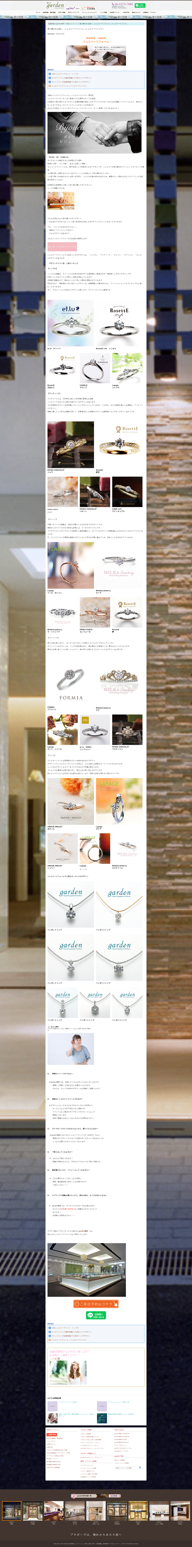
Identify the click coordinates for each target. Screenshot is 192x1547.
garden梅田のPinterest (121, 1442)
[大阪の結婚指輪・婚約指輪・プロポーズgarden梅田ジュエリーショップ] (55, 2)
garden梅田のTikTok (120, 1439)
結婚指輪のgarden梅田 (56, 23)
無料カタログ (136, 12)
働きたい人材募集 (119, 1460)
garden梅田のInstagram (121, 1436)
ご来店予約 (125, 12)
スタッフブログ (51, 1441)
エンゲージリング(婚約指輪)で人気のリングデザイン (72, 78)
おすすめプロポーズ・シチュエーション (92, 1448)
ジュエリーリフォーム (87, 1465)
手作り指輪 (61, 12)
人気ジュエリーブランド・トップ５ (65, 74)
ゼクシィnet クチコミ (120, 1445)
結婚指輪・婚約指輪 (49, 12)
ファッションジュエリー (90, 12)
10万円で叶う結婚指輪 (53, 1467)
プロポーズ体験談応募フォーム (89, 1436)
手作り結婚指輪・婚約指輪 (54, 1438)
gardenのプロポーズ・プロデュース (91, 1457)
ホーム (38, 12)
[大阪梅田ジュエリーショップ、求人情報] (89, 7)
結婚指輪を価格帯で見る (53, 1464)
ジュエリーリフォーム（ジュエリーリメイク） (69, 86)
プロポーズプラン (68, 1209)
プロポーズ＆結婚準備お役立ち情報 (56, 1450)
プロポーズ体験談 (85, 1434)
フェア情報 (103, 12)
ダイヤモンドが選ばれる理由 (55, 1456)
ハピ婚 (56, 1358)
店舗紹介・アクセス (149, 12)
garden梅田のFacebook (121, 1433)
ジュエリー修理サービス (87, 1471)
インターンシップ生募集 (121, 1463)
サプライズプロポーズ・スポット (90, 1442)
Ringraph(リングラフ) (121, 1451)
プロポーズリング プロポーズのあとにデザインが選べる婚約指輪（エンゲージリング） (96, 17)
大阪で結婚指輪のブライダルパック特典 (58, 1453)
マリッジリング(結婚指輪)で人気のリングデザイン (71, 82)
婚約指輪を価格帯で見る (53, 1461)
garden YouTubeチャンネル (123, 1448)
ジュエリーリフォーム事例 (88, 1468)
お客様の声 (49, 1447)
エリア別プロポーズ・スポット (89, 1445)
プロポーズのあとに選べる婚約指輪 (90, 1439)
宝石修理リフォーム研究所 (88, 1477)
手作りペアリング (73, 12)
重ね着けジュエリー (52, 1458)
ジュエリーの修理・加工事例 (89, 1474)
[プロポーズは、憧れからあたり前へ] (96, 1533)
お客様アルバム (115, 12)
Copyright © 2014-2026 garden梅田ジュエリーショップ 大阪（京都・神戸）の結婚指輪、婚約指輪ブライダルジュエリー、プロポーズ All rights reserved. (96, 1543)
